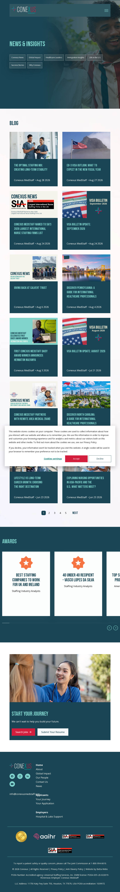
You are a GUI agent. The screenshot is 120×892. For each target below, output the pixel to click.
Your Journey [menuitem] (43, 799)
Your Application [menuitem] (45, 803)
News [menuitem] (39, 786)
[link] (24, 10)
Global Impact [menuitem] (43, 773)
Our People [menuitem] (42, 777)
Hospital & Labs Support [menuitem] (49, 816)
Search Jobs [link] (22, 732)
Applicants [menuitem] (42, 795)
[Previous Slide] (109, 628)
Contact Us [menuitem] (42, 781)
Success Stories (17, 65)
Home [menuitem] (39, 765)
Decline (99, 458)
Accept (76, 458)
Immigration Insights (75, 57)
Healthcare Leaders (54, 57)
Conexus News (17, 57)
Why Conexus (34, 65)
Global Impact (35, 57)
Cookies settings (53, 458)
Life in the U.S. (95, 57)
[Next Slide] (115, 628)
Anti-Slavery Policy (74, 869)
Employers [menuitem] (42, 812)
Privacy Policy (57, 869)
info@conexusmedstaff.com (25, 794)
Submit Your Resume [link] (53, 732)
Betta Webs (102, 869)
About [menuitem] (39, 769)
